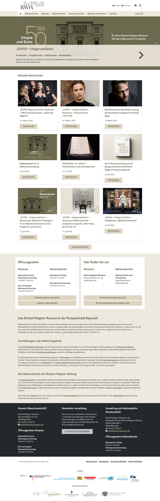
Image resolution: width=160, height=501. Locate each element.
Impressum (104, 461)
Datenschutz (91, 461)
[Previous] (4, 43)
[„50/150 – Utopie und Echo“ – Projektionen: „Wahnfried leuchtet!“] (122, 214)
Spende (34, 395)
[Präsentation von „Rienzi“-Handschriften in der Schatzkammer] (80, 159)
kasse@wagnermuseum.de (32, 424)
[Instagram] (140, 5)
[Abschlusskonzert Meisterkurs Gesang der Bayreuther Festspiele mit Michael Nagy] (122, 105)
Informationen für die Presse (68, 362)
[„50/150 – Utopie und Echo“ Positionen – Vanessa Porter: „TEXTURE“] (80, 105)
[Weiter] (156, 43)
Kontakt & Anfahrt (119, 461)
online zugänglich (114, 388)
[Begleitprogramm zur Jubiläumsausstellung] (37, 159)
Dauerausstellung (126, 347)
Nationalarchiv (28, 380)
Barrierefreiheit (135, 461)
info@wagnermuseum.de (119, 431)
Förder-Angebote (70, 395)
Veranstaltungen (110, 360)
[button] (118, 14)
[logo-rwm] (32, 5)
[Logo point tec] (37, 493)
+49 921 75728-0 (114, 428)
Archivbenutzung (28, 388)
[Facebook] (135, 5)
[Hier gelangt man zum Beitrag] (80, 43)
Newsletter (47, 362)
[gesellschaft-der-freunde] (89, 494)
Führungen (65, 357)
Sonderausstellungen (46, 352)
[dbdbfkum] (36, 478)
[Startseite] (20, 13)
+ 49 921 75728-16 (27, 422)
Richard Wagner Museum (33, 347)
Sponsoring (118, 395)
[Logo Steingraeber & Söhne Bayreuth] (71, 494)
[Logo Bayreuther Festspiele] (52, 494)
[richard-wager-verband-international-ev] (113, 494)
